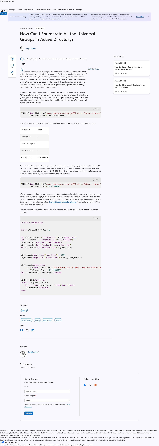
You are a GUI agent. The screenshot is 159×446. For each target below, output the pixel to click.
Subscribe (29, 413)
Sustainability (121, 440)
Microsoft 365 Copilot (76, 438)
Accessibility (112, 440)
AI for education (35, 435)
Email (26, 386)
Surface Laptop (13, 430)
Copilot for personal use (75, 430)
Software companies (30, 440)
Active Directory (26, 320)
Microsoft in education (60, 433)
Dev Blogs (11, 10)
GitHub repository (120, 19)
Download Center (130, 430)
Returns (154, 430)
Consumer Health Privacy (8, 445)
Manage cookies (45, 445)
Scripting (24, 310)
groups (37, 320)
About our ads (88, 445)
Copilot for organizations (58, 430)
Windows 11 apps (107, 430)
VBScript (58, 320)
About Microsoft (56, 440)
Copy (96, 109)
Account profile (119, 430)
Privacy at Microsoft (79, 440)
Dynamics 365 (25, 438)
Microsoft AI (4, 438)
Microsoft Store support (144, 430)
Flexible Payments (46, 433)
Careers (48, 440)
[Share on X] (27, 330)
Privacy (37, 445)
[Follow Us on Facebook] (85, 386)
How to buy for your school (129, 433)
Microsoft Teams (63, 438)
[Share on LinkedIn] (32, 330)
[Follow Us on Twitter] (90, 386)
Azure (96, 438)
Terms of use (55, 445)
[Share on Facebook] (21, 330)
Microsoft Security (14, 438)
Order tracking (5, 433)
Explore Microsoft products (92, 430)
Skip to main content (7, 1)
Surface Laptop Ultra (25, 430)
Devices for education (75, 433)
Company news (68, 440)
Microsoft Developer (104, 438)
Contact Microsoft (29, 445)
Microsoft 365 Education (111, 433)
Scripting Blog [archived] (26, 10)
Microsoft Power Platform (48, 438)
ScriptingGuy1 (30, 48)
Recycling (80, 445)
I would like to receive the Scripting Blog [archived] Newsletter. (47, 405)
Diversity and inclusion (100, 440)
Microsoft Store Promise (32, 433)
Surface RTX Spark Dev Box (41, 430)
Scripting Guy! (47, 320)
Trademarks (63, 445)
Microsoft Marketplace (15, 440)
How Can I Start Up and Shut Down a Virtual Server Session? (129, 68)
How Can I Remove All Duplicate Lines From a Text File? (130, 86)
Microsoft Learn (117, 438)
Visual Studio (41, 440)
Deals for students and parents (19, 435)
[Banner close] (148, 16)
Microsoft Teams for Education (92, 433)
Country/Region (30, 396)
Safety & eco (72, 445)
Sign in (4, 13)
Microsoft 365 (35, 438)
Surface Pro (3, 430)
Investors (90, 440)
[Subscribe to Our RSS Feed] (95, 386)
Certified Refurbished (17, 433)
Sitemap (19, 445)
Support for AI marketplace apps (133, 438)
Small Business (88, 438)
